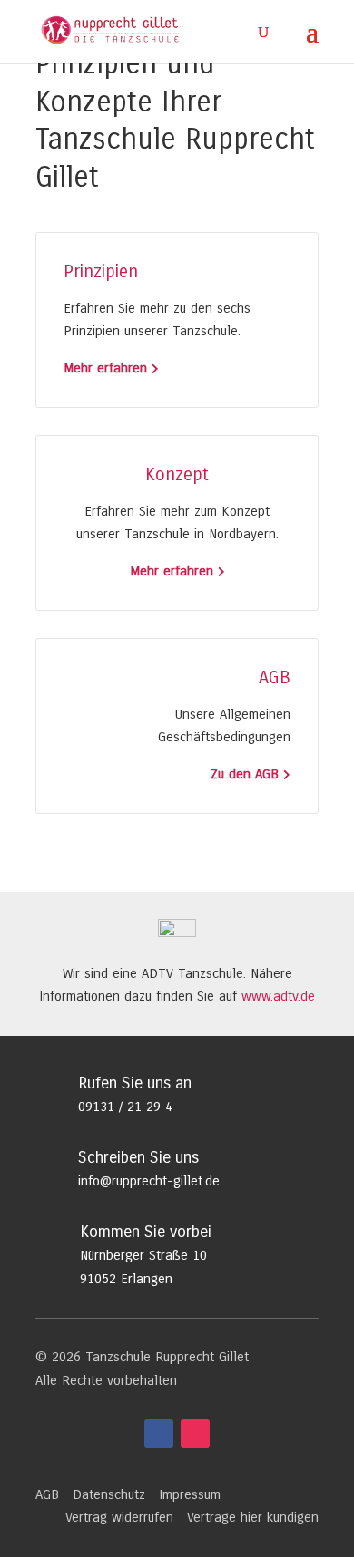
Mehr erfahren (105, 368)
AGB (47, 1494)
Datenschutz (109, 1494)
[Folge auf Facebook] (158, 1433)
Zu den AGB (245, 774)
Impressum (190, 1494)
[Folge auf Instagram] (195, 1433)
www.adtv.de (278, 996)
